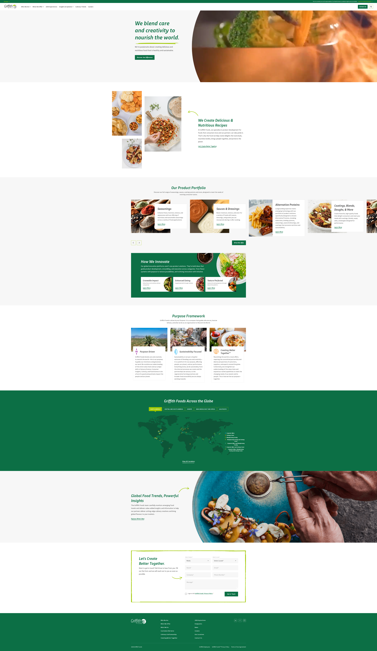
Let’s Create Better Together (207, 146)
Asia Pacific (223, 409)
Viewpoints (198, 624)
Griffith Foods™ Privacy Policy (220, 647)
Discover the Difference (145, 57)
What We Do (164, 627)
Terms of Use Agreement (238, 647)
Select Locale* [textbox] (219, 561)
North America (155, 409)
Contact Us (198, 638)
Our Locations (199, 634)
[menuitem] (235, 620)
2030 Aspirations (200, 620)
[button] (133, 242)
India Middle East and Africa (205, 409)
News (196, 627)
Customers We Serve (167, 631)
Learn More (161, 224)
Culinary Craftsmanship (169, 634)
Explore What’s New (138, 519)
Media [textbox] (188, 561)
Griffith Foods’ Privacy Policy (204, 593)
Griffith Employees (204, 647)
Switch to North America (364, 1)
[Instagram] (244, 620)
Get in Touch (231, 594)
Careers (197, 631)
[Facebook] (240, 620)
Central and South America (173, 409)
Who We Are (164, 620)
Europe (189, 409)
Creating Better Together (169, 638)
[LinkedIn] (235, 620)
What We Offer (239, 243)
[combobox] (198, 560)
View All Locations (188, 461)
